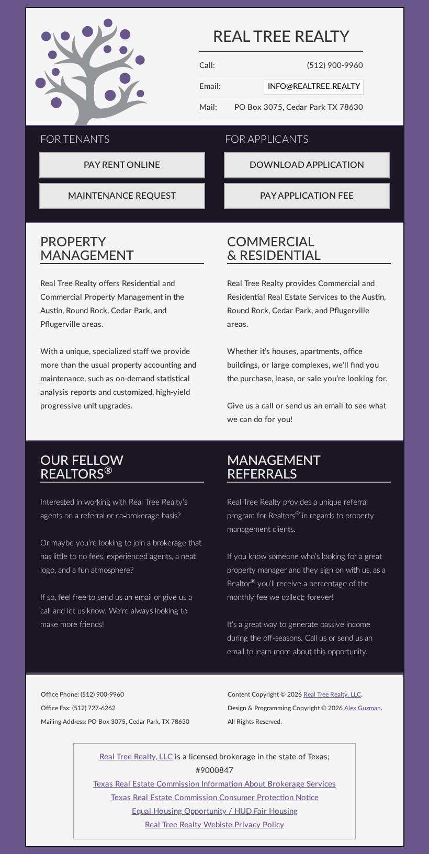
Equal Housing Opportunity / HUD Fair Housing (215, 811)
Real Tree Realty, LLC (332, 694)
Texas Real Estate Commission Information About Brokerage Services (214, 784)
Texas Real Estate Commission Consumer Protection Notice (215, 798)
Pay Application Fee (307, 195)
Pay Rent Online (122, 165)
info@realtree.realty (314, 86)
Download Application (307, 165)
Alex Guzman (362, 708)
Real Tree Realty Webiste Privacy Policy (214, 825)
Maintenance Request (122, 195)
